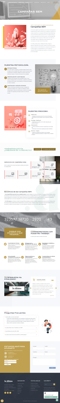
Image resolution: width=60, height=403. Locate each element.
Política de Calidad (34, 383)
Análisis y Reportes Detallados (48, 176)
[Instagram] (8, 393)
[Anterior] (31, 288)
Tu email (46, 346)
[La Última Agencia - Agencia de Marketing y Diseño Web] (3, 2)
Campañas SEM (31, 13)
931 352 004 (10, 357)
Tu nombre (35, 346)
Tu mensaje (35, 357)
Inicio (27, 13)
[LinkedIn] (5, 393)
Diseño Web (21, 2)
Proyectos (43, 2)
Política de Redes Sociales (35, 386)
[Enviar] (54, 384)
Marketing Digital (13, 2)
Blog (19, 393)
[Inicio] (8, 381)
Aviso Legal (33, 388)
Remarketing (22, 175)
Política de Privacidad (35, 385)
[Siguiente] (56, 288)
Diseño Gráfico (29, 2)
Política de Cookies (34, 390)
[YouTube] (10, 393)
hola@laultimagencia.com (12, 353)
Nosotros (36, 2)
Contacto (19, 391)
